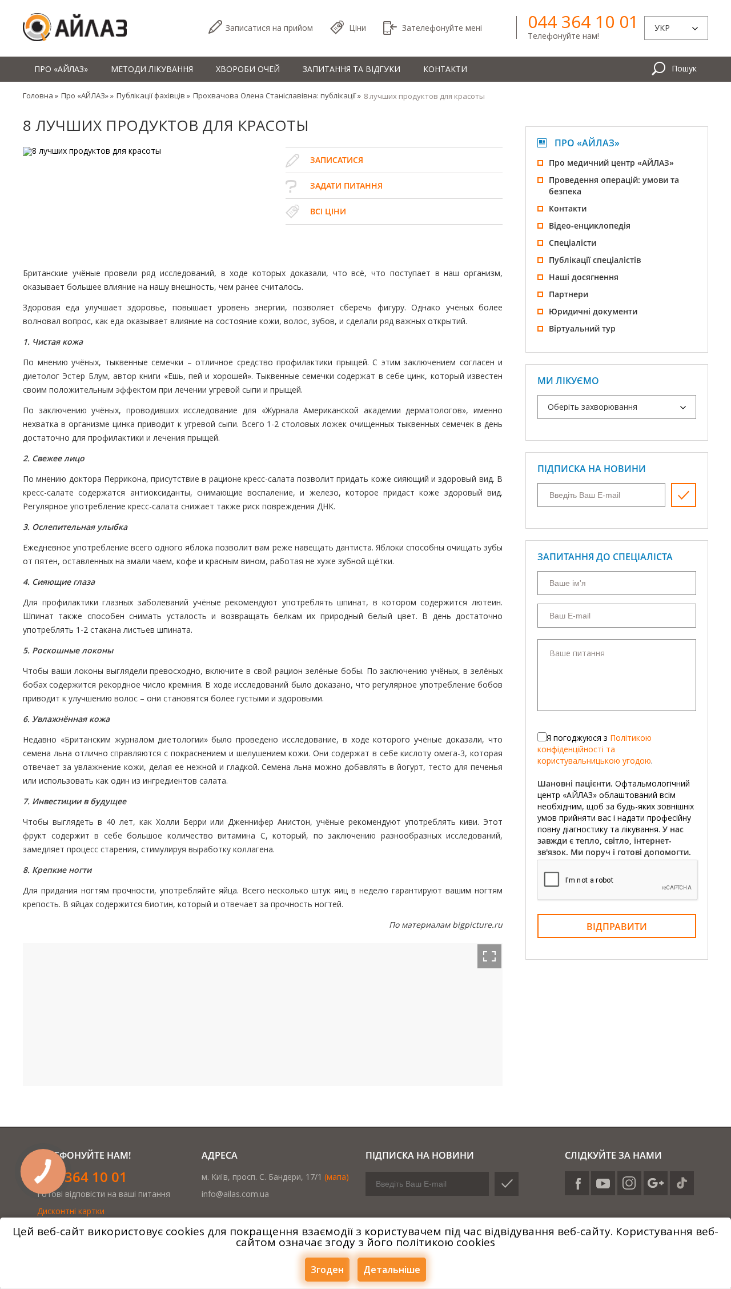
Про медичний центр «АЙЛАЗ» (611, 162)
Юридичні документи (593, 311)
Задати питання (346, 185)
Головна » (40, 95)
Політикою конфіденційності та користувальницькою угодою (594, 749)
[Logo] (75, 27)
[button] (489, 956)
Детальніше (391, 1269)
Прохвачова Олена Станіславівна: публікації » (277, 95)
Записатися (269, 27)
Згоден (327, 1269)
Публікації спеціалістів (595, 259)
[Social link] (577, 1183)
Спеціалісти (572, 242)
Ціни (357, 27)
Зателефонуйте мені (442, 27)
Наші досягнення (583, 277)
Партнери (568, 294)
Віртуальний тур (582, 328)
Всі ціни (328, 211)
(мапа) (336, 1176)
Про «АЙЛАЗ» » (87, 95)
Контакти (445, 68)
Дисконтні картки (71, 1211)
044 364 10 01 (583, 21)
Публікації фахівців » (153, 95)
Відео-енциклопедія (589, 225)
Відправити (617, 926)
